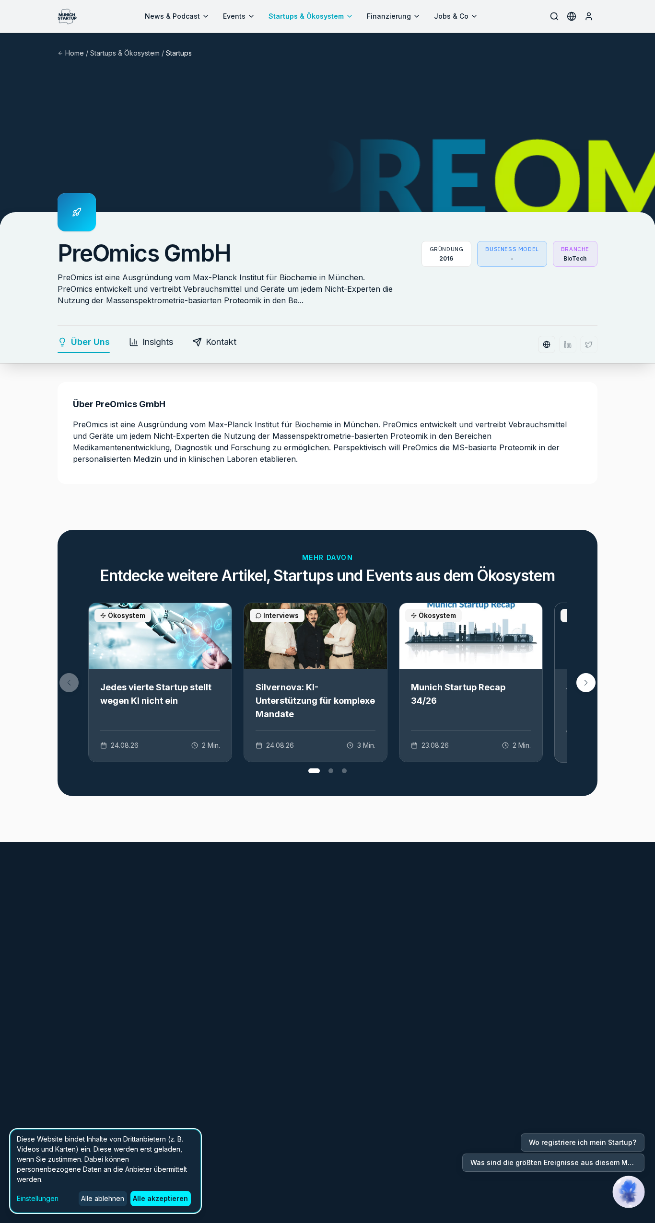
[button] (586, 682)
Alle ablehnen (102, 1198)
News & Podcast (172, 16)
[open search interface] (554, 16)
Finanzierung (389, 16)
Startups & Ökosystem (306, 16)
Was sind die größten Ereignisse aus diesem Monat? (557, 1162)
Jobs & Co (451, 16)
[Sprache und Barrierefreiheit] (571, 16)
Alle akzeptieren (160, 1198)
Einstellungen (37, 1198)
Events (234, 16)
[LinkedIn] (567, 344)
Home (74, 53)
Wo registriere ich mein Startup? (582, 1142)
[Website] (546, 344)
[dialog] (105, 1171)
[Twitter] (588, 344)
